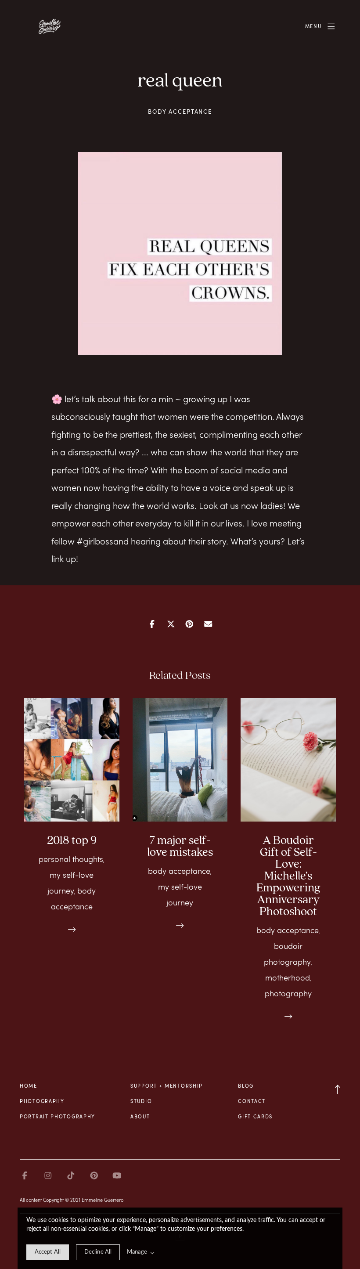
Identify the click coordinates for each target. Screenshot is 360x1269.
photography (288, 993)
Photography (42, 1101)
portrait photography (57, 1116)
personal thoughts (71, 859)
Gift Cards (255, 1116)
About (140, 1116)
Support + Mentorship (166, 1085)
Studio (141, 1101)
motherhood (287, 977)
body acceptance (180, 111)
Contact (252, 1101)
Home (28, 1085)
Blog (246, 1085)
